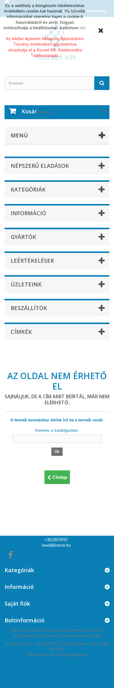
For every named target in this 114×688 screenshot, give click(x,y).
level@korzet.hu (56, 545)
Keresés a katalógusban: (57, 430)
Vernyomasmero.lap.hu (80, 635)
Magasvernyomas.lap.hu (35, 635)
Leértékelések (32, 260)
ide (82, 27)
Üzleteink (26, 284)
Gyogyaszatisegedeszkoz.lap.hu (72, 630)
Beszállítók (29, 308)
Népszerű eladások (40, 165)
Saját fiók (17, 603)
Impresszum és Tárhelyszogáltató (57, 654)
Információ (28, 213)
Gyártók (23, 236)
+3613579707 (56, 540)
